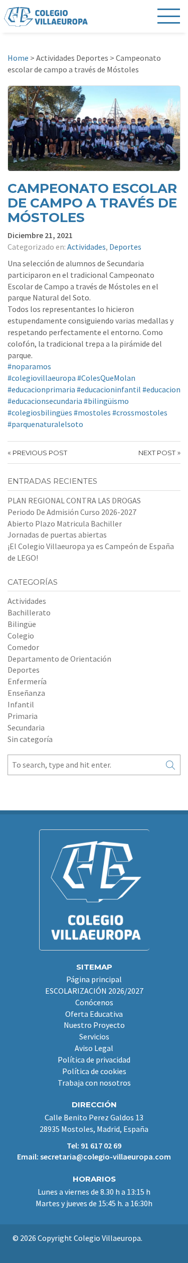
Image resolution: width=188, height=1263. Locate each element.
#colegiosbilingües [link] (40, 412)
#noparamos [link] (29, 366)
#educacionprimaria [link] (41, 389)
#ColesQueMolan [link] (106, 378)
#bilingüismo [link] (106, 401)
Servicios (94, 1036)
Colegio (21, 635)
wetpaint (99, 1249)
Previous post (40, 453)
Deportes (125, 247)
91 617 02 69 (101, 1145)
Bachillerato (29, 612)
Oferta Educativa (94, 1014)
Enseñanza (26, 693)
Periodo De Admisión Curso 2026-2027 (72, 512)
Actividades (86, 247)
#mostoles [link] (92, 412)
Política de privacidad (94, 1060)
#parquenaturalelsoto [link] (45, 424)
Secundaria (26, 727)
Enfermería (27, 681)
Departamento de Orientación (59, 659)
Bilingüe (22, 624)
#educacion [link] (161, 389)
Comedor (23, 647)
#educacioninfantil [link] (109, 389)
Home (18, 58)
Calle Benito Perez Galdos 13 (94, 1117)
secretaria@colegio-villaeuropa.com (105, 1156)
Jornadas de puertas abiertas (57, 535)
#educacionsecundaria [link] (45, 401)
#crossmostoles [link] (139, 412)
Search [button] (170, 765)
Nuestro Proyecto (94, 1025)
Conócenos (94, 1002)
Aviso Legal (94, 1048)
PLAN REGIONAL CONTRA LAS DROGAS (74, 500)
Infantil (21, 704)
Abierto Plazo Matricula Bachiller (65, 523)
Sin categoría (30, 739)
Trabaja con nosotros (94, 1083)
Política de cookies (94, 1071)
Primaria (23, 716)
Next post (156, 453)
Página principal (94, 979)
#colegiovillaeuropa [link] (42, 378)
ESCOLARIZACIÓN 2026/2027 (94, 991)
